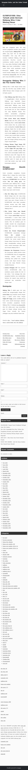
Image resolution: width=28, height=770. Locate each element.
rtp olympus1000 (20, 305)
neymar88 (5, 573)
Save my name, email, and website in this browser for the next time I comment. (13, 405)
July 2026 (5, 463)
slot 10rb (5, 594)
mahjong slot (6, 567)
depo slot (5, 552)
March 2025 (6, 492)
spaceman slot (6, 655)
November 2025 (7, 475)
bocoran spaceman (7, 540)
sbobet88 (5, 579)
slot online (3, 717)
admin (20, 24)
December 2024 (6, 498)
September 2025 (7, 479)
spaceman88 (4, 697)
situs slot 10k (6, 582)
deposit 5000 (6, 554)
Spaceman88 (6, 657)
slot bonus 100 (6, 605)
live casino (5, 561)
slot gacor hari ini (7, 626)
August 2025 (6, 481)
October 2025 (6, 477)
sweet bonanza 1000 (6, 702)
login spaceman (6, 563)
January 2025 (6, 496)
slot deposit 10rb (7, 621)
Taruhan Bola (6, 659)
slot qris (5, 632)
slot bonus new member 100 (10, 609)
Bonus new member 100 (9, 544)
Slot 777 (5, 596)
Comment (3, 363)
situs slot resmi (4, 714)
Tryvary (19, 768)
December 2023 (6, 523)
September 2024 (7, 504)
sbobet (4, 577)
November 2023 (7, 525)
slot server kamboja (7, 638)
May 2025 (5, 488)
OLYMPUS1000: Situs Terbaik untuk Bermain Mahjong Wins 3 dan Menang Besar (12, 19)
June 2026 (5, 465)
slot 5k (2, 690)
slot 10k (5, 592)
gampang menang (7, 556)
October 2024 (6, 502)
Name (2, 383)
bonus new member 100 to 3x (10, 546)
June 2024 (5, 511)
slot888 (4, 646)
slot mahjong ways (7, 628)
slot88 (4, 644)
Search (2, 413)
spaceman (5, 649)
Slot (9, 320)
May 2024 (5, 513)
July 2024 (5, 509)
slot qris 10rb (6, 636)
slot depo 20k (6, 615)
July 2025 (5, 483)
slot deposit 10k (7, 619)
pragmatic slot (4, 678)
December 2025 (6, 473)
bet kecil (5, 537)
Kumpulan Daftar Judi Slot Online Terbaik (14, 2)
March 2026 (6, 471)
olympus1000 (13, 74)
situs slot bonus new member (10, 586)
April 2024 (5, 515)
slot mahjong (19, 322)
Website (2, 396)
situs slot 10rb (6, 584)
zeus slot (5, 663)
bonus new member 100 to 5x (10, 548)
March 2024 (6, 517)
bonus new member (5, 684)
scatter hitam (10, 322)
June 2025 (5, 486)
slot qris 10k (6, 634)
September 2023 (7, 527)
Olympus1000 (6, 575)
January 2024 (6, 521)
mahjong (17, 320)
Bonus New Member (8, 542)
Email (2, 390)
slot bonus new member (9, 607)
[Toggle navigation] (3, 5)
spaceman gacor (7, 653)
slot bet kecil (6, 600)
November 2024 (7, 500)
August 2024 (6, 507)
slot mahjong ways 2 (8, 630)
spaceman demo (7, 651)
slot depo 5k (6, 617)
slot (15, 322)
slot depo (5, 611)
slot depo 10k (6, 613)
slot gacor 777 (4, 687)
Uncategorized (6, 661)
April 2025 (5, 490)
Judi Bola (5, 558)
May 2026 (5, 467)
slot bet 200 (6, 598)
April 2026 (5, 469)
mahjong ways (6, 569)
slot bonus (5, 602)
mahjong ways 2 (7, 571)
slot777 (4, 642)
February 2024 (6, 519)
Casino (4, 550)
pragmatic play (4, 741)
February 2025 (6, 494)
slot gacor (5, 623)
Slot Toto (5, 640)
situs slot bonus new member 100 (11, 588)
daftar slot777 (4, 675)
